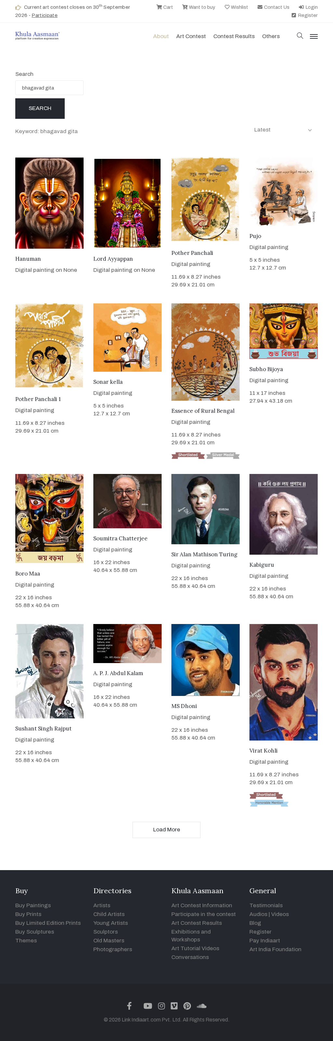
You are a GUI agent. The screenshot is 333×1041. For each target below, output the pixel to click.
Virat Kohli (263, 750)
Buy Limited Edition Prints (48, 923)
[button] (300, 36)
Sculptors (105, 932)
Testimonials (266, 905)
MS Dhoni (184, 706)
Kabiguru (261, 564)
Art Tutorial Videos (195, 948)
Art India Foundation (275, 949)
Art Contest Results (196, 923)
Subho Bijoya (266, 369)
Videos (280, 914)
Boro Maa (27, 573)
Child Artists (109, 914)
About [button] (161, 36)
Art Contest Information (201, 905)
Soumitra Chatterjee (120, 538)
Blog (255, 923)
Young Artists (110, 923)
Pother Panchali (192, 253)
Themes (26, 940)
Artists (101, 905)
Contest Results (234, 36)
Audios (258, 914)
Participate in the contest (203, 914)
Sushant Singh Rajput (43, 728)
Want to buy (201, 7)
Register (307, 15)
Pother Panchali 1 (38, 399)
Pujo (255, 236)
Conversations (190, 957)
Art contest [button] (191, 36)
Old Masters (108, 940)
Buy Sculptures (34, 932)
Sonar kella (108, 381)
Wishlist (239, 7)
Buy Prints (28, 914)
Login (311, 7)
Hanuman (28, 258)
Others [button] (271, 36)
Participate (45, 15)
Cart (167, 7)
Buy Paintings (33, 905)
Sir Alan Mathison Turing (204, 554)
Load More (166, 829)
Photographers (112, 949)
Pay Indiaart (264, 940)
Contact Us (276, 7)
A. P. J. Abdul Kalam (118, 673)
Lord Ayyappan (113, 258)
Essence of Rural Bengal (202, 410)
